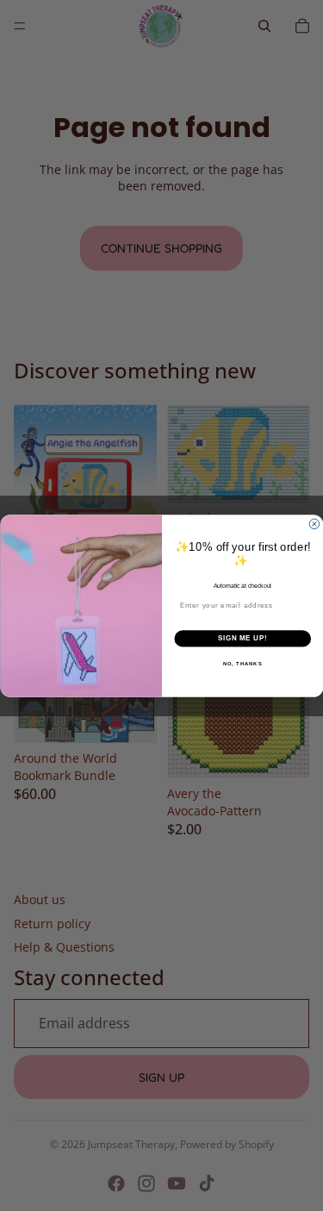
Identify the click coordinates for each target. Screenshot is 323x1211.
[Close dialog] (314, 524)
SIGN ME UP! (242, 637)
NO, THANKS (242, 663)
